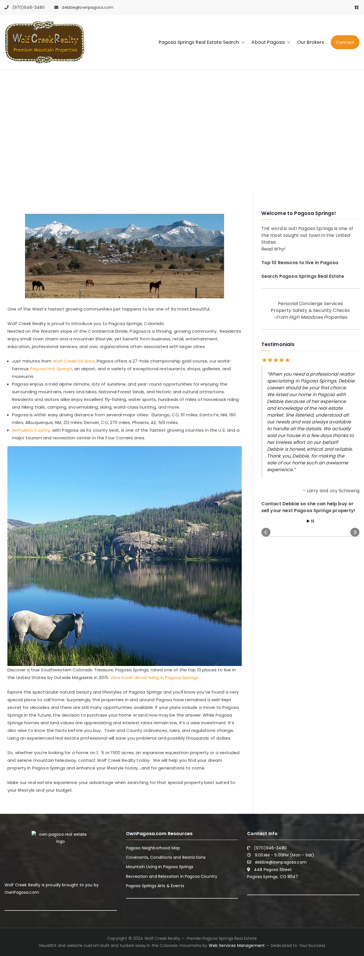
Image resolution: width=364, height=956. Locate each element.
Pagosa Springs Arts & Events (155, 886)
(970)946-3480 (28, 7)
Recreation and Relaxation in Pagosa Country (171, 876)
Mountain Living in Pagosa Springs (160, 867)
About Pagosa (268, 42)
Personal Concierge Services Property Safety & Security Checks (310, 310)
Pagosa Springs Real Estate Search (199, 42)
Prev (265, 525)
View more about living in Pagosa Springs (154, 677)
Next (354, 525)
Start (308, 514)
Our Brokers (310, 42)
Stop (312, 514)
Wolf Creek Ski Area (74, 361)
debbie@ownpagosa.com (87, 7)
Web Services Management (237, 945)
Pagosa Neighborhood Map (153, 848)
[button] (242, 42)
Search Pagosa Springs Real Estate (302, 276)
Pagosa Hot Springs (51, 369)
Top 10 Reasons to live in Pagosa (299, 262)
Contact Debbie (280, 503)
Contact (345, 42)
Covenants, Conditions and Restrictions (166, 857)
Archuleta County (31, 430)
